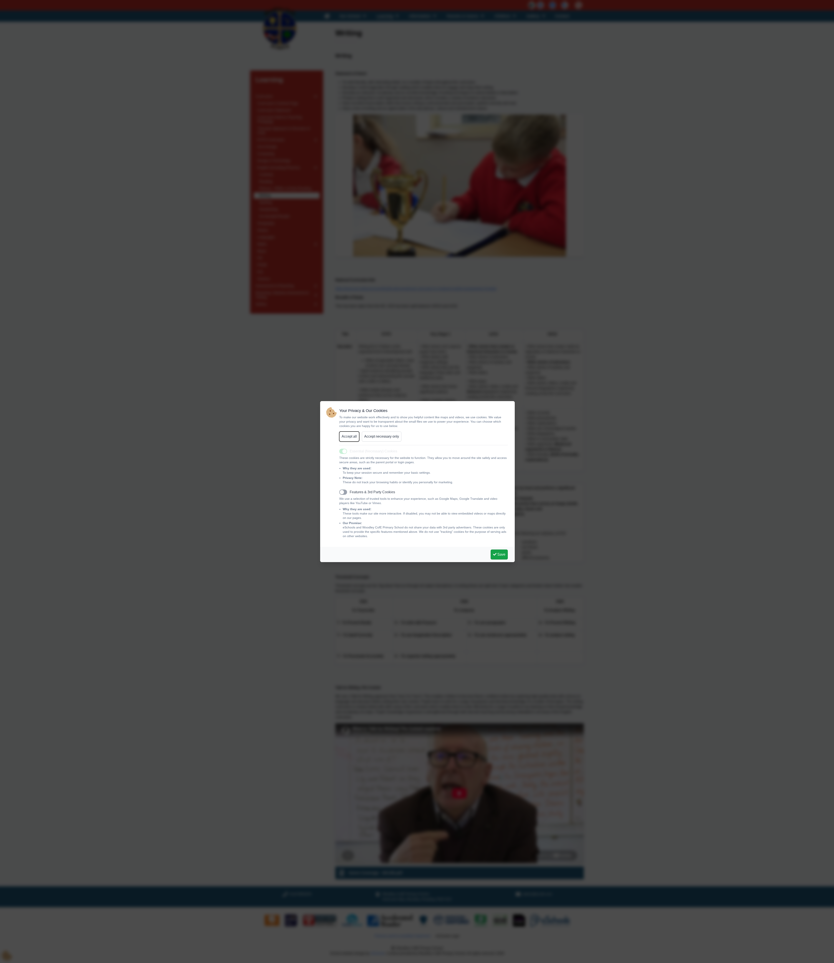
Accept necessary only (381, 436)
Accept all (349, 436)
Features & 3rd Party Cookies (372, 492)
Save (500, 554)
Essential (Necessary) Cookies (373, 451)
